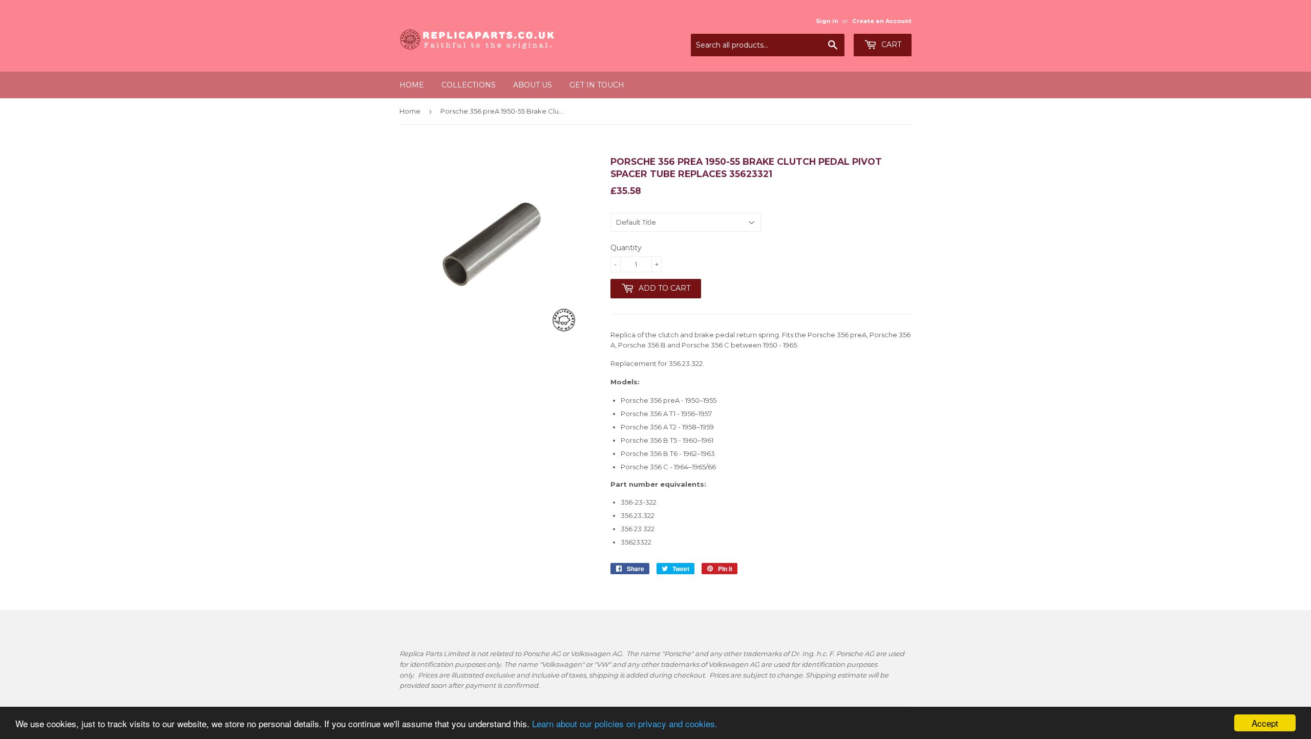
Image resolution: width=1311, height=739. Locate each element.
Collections (468, 85)
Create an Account (882, 21)
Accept (1265, 722)
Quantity (626, 247)
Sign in (827, 21)
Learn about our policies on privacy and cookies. (624, 723)
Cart (890, 44)
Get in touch (596, 85)
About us (532, 85)
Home (411, 85)
